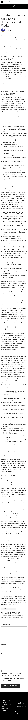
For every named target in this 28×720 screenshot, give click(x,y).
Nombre (4, 645)
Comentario (5, 624)
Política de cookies (20, 709)
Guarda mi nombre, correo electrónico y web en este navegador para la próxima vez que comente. (13, 677)
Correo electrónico (7, 654)
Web (2, 663)
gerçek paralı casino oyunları (8, 608)
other (3, 11)
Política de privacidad (21, 706)
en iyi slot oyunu (22, 509)
